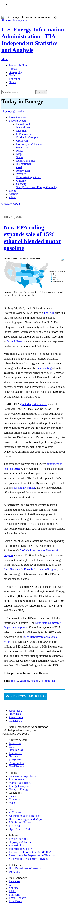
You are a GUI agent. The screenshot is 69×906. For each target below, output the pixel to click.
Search (41, 92)
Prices (12, 190)
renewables (23, 170)
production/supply (27, 137)
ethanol (35, 680)
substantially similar (23, 487)
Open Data (15, 713)
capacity (21, 184)
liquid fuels (23, 124)
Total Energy (16, 766)
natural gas (23, 127)
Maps (12, 802)
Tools (12, 75)
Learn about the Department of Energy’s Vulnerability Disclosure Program (32, 857)
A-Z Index (15, 812)
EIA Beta (14, 825)
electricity (22, 130)
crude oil (22, 140)
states (19, 157)
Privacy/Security (18, 838)
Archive (13, 194)
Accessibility (16, 845)
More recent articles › (26, 696)
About (12, 197)
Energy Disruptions (20, 786)
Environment (16, 779)
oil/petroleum (24, 134)
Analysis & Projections (22, 776)
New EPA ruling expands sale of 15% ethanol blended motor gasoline (32, 237)
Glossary (7, 203)
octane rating (44, 368)
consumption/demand (29, 144)
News (12, 82)
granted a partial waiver (33, 404)
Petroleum (15, 743)
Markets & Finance (20, 782)
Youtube (14, 888)
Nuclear (13, 756)
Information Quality (20, 848)
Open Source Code (20, 829)
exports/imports (25, 160)
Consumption (16, 763)
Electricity (15, 759)
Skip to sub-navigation (14, 20)
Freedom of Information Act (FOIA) (30, 852)
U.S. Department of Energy (25, 868)
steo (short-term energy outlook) (36, 187)
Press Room (16, 717)
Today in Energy (18, 789)
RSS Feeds (15, 901)
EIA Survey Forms (20, 822)
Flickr (12, 891)
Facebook (14, 881)
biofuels (45, 680)
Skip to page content (13, 111)
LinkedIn (14, 894)
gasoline (21, 180)
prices (19, 150)
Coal (11, 746)
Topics (13, 68)
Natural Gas (16, 749)
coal (19, 167)
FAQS (16, 203)
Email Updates (17, 898)
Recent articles (17, 117)
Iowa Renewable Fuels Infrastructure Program (30, 569)
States (12, 796)
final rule (49, 312)
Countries (14, 799)
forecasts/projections (28, 177)
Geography (15, 72)
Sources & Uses (18, 65)
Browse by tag (17, 120)
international (23, 164)
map (19, 154)
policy (14, 680)
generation (22, 147)
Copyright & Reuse (20, 842)
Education (15, 78)
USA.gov (14, 871)
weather (21, 174)
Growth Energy (16, 341)
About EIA (15, 710)
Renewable (15, 753)
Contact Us (15, 720)
